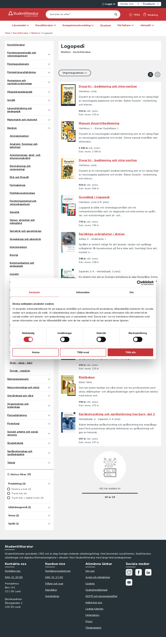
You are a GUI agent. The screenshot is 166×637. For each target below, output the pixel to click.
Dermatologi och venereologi (20, 168)
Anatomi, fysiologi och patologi (24, 146)
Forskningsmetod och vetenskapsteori (23, 203)
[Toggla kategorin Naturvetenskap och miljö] (49, 387)
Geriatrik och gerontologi (25, 231)
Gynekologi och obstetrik (25, 239)
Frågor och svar (54, 583)
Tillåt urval (83, 352)
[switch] (64, 339)
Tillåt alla (130, 352)
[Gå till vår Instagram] (130, 573)
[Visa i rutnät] (157, 74)
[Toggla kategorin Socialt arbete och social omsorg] (49, 433)
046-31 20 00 (14, 577)
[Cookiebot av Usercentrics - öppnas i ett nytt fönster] (139, 282)
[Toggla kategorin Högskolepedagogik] (49, 91)
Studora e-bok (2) (21, 489)
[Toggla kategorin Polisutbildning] (49, 415)
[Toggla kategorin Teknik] (49, 462)
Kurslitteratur (44, 25)
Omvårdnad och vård (20, 395)
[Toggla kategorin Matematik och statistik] (49, 119)
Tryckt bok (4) (19, 493)
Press (88, 621)
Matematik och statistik (22, 119)
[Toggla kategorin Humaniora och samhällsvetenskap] (49, 82)
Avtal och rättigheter (97, 577)
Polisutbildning (17, 415)
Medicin (35, 33)
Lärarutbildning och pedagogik (19, 110)
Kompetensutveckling (77, 25)
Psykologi (13, 423)
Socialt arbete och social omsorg (22, 433)
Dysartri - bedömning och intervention (108, 86)
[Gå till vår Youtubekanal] (130, 583)
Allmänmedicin (19, 136)
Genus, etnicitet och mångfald (22, 222)
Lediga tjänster (94, 609)
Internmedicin (18, 247)
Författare (124, 25)
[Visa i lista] (150, 74)
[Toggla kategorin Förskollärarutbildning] (49, 72)
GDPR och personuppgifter (101, 596)
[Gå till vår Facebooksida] (139, 573)
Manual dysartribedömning (99, 123)
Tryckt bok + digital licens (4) (28, 498)
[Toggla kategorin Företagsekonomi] (49, 64)
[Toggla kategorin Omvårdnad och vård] (49, 395)
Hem (7, 33)
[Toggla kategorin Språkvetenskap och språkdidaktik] (49, 453)
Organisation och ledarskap (18, 406)
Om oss (90, 571)
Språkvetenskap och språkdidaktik (19, 453)
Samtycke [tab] (34, 292)
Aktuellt (145, 25)
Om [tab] (132, 292)
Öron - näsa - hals (21, 363)
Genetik (14, 212)
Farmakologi (17, 185)
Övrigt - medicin (20, 370)
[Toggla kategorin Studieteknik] (49, 443)
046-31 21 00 (54, 577)
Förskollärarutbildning (21, 72)
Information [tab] (83, 292)
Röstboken (87, 377)
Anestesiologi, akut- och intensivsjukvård (25, 157)
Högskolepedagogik (19, 91)
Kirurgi (14, 255)
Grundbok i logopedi (94, 197)
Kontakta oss (13, 571)
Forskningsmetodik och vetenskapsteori (21, 54)
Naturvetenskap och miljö (23, 387)
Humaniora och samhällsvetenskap (19, 82)
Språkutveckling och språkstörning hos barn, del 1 (117, 414)
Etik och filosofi (19, 177)
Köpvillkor (51, 590)
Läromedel (19, 25)
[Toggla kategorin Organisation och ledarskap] (49, 405)
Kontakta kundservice (58, 571)
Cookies (90, 583)
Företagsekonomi (18, 64)
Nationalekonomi (18, 379)
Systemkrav (52, 596)
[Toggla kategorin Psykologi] (49, 423)
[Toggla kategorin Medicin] (49, 128)
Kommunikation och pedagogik (22, 264)
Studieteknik (15, 443)
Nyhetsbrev (92, 615)
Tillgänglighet (93, 628)
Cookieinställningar (96, 590)
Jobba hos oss (93, 602)
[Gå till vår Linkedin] (149, 573)
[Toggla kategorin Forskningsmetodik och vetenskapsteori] (49, 54)
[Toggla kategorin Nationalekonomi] (49, 379)
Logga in (110, 4)
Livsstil (14, 274)
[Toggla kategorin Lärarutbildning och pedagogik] (49, 110)
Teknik (11, 462)
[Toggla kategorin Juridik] (49, 100)
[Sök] (116, 14)
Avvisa (35, 352)
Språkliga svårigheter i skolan (102, 234)
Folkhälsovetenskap (22, 193)
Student (105, 25)
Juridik (11, 100)
